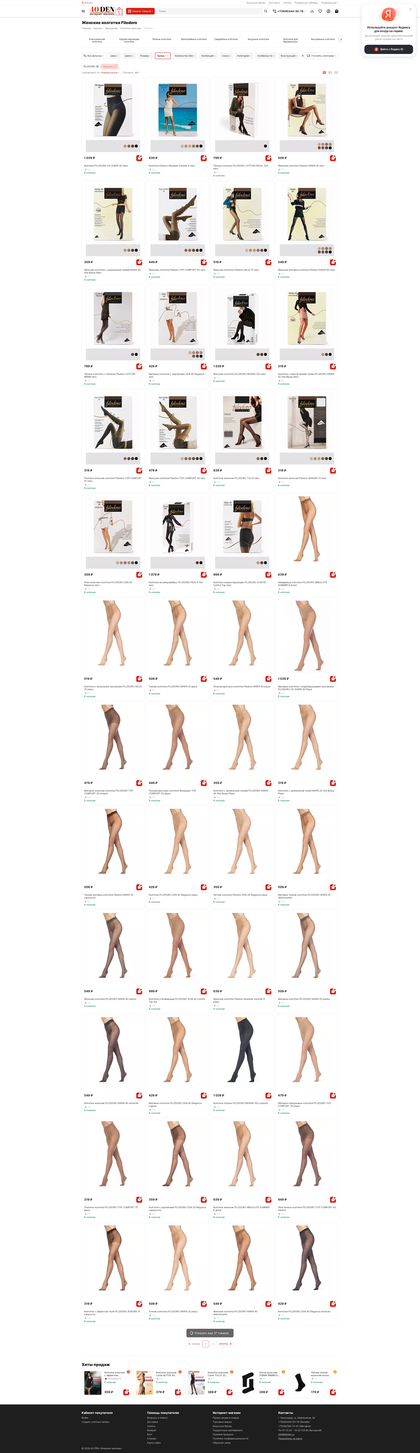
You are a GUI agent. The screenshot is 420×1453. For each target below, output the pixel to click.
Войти (85, 1417)
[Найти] (266, 11)
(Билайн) (294, 1421)
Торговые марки (222, 1421)
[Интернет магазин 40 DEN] (106, 11)
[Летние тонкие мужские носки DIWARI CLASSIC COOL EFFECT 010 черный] (300, 1383)
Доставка (274, 2)
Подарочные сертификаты (228, 1430)
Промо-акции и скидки (226, 1417)
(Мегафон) (294, 1426)
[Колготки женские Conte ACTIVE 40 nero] (145, 1383)
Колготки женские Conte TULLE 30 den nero (218, 1374)
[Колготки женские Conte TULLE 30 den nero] (196, 1383)
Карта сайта (154, 1442)
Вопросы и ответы (157, 1417)
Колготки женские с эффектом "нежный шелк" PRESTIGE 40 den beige (114, 1374)
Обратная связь (222, 1442)
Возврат (151, 1430)
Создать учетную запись (95, 1421)
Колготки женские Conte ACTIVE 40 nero (166, 1374)
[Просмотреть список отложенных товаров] (320, 11)
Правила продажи (223, 1434)
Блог (149, 1434)
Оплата (287, 2)
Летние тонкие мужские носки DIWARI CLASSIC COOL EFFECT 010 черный (321, 1374)
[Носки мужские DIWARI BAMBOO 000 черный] (248, 1383)
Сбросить (108, 66)
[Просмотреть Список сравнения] (312, 11)
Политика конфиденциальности (230, 1438)
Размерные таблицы (306, 2)
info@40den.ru (286, 1434)
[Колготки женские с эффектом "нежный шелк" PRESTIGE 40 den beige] (93, 1383)
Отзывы (151, 1438)
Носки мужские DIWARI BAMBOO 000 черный (268, 1374)
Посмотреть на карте (290, 1438)
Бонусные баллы (256, 2)
